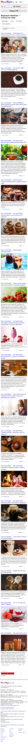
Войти (21, 2)
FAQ (10, 730)
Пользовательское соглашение (7, 708)
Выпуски (2, 728)
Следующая (3, 675)
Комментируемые (6, 23)
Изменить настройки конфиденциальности (10, 724)
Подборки (3, 730)
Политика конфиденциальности (7, 707)
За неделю (5, 29)
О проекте (11, 728)
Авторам (11, 732)
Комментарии (3, 736)
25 (23, 664)
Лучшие (11, 21)
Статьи (2, 732)
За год (9, 28)
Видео (2, 741)
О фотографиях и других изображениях (9, 711)
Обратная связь (21, 732)
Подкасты (3, 738)
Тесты (2, 734)
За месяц (13, 28)
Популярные (19, 21)
